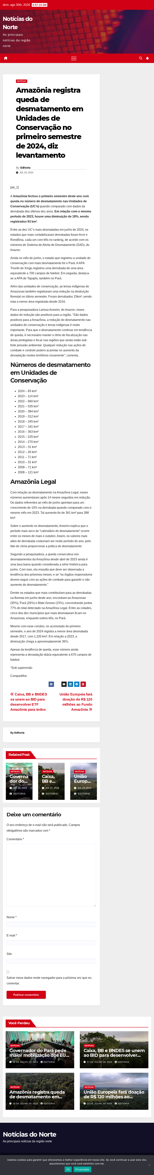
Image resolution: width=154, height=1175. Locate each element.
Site (9, 953)
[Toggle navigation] (74, 58)
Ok (68, 1169)
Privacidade (82, 1169)
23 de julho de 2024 (100, 1103)
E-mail (12, 935)
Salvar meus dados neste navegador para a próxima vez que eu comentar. (49, 980)
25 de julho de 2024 (26, 1103)
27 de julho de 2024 (100, 1062)
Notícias (21, 81)
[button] (140, 58)
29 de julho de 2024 (26, 1062)
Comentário (15, 839)
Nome (12, 917)
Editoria (25, 167)
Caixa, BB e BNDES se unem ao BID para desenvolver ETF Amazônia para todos (114, 1055)
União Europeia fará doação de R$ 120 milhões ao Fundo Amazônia (114, 1096)
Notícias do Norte (29, 1134)
